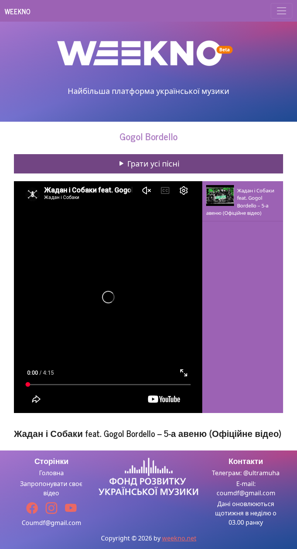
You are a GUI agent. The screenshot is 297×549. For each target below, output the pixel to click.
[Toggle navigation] (281, 11)
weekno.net (179, 538)
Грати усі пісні (152, 163)
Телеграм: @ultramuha (246, 473)
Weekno (18, 11)
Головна (51, 473)
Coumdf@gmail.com (51, 522)
